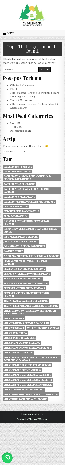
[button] (7, 457)
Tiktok (14, 89)
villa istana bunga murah (20, 337)
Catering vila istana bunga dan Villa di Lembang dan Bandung (27, 178)
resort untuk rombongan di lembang (27, 273)
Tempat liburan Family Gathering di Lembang (31, 305)
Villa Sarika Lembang (22, 85)
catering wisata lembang (19, 196)
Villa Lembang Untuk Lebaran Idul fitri (28, 379)
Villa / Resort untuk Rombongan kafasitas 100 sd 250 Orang (30, 312)
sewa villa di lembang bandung (23, 278)
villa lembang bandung (18, 352)
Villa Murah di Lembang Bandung (24, 389)
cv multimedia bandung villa (21, 211)
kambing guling (13, 251)
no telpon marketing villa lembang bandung (31, 256)
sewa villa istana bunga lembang (24, 288)
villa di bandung (14, 318)
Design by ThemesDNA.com (32, 419)
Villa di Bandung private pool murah (26, 323)
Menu (10, 33)
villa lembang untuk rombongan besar (28, 384)
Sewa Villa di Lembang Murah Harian (26, 283)
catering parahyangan (17, 171)
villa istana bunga (15, 333)
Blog (12, 123)
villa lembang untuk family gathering (27, 374)
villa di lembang (14, 328)
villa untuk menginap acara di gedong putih (31, 394)
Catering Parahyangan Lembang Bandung (29, 201)
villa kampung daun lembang (22, 342)
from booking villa (16, 216)
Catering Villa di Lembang (19, 184)
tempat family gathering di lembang (26, 300)
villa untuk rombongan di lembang (25, 399)
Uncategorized (18, 130)
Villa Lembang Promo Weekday (22, 370)
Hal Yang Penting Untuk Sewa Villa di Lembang (26, 222)
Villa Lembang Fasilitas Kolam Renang (27, 365)
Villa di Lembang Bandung (43, 328)
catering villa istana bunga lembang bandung (26, 190)
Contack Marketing (21, 100)
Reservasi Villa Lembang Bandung (24, 268)
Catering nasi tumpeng (18, 166)
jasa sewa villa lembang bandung (24, 246)
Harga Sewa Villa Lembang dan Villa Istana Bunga (30, 230)
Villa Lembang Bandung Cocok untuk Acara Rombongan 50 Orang (30, 359)
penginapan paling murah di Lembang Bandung (26, 262)
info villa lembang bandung (21, 236)
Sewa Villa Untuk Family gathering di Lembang (26, 294)
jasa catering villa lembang (21, 241)
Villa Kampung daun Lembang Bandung (27, 347)
